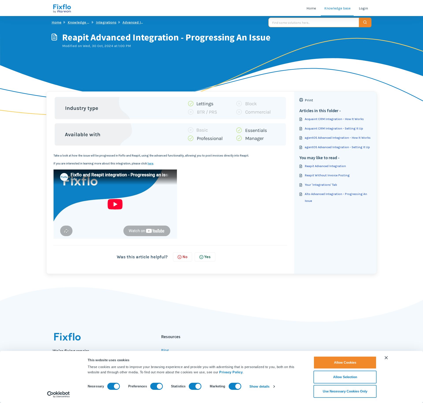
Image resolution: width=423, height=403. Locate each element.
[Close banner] (386, 357)
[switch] (156, 386)
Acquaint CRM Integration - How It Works (334, 119)
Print (309, 100)
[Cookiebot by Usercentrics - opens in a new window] (58, 394)
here (150, 163)
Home (311, 8)
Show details (259, 386)
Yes (207, 256)
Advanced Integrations (141, 22)
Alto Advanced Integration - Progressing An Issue (336, 197)
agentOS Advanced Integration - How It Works (338, 138)
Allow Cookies (345, 362)
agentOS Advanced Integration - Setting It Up (337, 147)
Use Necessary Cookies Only (345, 391)
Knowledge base (337, 8)
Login (363, 8)
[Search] (365, 22)
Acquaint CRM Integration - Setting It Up (334, 128)
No (184, 256)
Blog (165, 350)
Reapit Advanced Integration (325, 166)
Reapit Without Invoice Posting (327, 175)
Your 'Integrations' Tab (321, 185)
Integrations (106, 22)
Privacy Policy (231, 372)
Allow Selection (345, 377)
